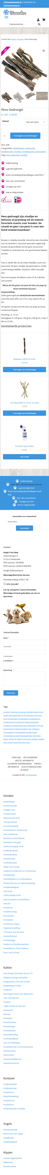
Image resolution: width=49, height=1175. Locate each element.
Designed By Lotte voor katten (16, 981)
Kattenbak (31, 725)
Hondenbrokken (10, 854)
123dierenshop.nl (11, 5)
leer (29, 729)
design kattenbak (10, 715)
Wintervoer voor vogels (13, 1133)
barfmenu (15, 712)
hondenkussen (34, 719)
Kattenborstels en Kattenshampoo (18, 1046)
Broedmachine (9, 1166)
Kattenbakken (9, 1030)
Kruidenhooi (8, 1104)
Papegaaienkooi (26, 736)
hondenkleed (23, 719)
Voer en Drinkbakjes (11, 1042)
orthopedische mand (11, 736)
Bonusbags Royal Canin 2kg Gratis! (18, 993)
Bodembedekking (11, 1096)
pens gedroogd (12, 155)
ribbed (19, 739)
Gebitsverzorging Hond (13, 846)
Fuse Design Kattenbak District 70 (17, 973)
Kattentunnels (9, 1051)
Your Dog (21, 742)
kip (37, 725)
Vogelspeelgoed (10, 1141)
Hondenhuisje (9, 858)
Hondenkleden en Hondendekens (17, 879)
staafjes (23, 155)
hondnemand (17, 725)
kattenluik (7, 1018)
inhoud (5, 121)
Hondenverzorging (11, 924)
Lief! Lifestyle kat (11, 998)
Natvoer (6, 903)
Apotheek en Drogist (12, 842)
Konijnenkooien (10, 1088)
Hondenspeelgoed (11, 887)
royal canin (26, 739)
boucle (36, 712)
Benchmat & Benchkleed (13, 838)
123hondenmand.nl (12, 2)
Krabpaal (17, 729)
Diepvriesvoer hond (11, 818)
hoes (40, 715)
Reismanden (8, 1055)
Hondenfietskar (10, 936)
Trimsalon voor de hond (13, 932)
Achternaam (8, 656)
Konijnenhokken (10, 1084)
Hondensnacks (28, 151)
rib (15, 739)
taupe (15, 742)
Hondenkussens (10, 862)
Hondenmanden (10, 805)
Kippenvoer (8, 1162)
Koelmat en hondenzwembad (15, 944)
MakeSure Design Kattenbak (15, 977)
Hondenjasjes (9, 875)
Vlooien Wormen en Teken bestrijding (19, 883)
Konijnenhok (8, 729)
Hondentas (8, 907)
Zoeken (39, 24)
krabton (25, 729)
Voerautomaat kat (11, 1063)
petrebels (37, 736)
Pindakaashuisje (10, 1129)
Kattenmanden (9, 1022)
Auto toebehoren (10, 834)
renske (11, 739)
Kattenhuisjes (9, 1026)
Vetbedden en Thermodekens (16, 948)
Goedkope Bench (10, 850)
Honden (20, 39)
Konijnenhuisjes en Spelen (14, 1108)
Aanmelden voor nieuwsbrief (24, 516)
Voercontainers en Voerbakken (16, 899)
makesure (36, 729)
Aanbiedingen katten (12, 985)
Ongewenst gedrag (11, 928)
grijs (35, 715)
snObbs (34, 739)
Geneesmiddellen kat (12, 1059)
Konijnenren (8, 1092)
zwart (27, 742)
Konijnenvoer (9, 1100)
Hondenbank (13, 719)
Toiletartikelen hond (12, 895)
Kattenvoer (8, 1010)
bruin (41, 712)
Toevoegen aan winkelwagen (25, 136)
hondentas (7, 725)
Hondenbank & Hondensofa (15, 830)
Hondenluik (8, 919)
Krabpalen (7, 989)
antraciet (7, 712)
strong (10, 742)
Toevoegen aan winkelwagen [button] (24, 369)
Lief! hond (7, 891)
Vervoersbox (8, 915)
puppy (5, 739)
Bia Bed (30, 712)
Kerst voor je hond (11, 952)
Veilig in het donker (11, 866)
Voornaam (7, 647)
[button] (44, 51)
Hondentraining (10, 911)
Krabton (6, 1002)
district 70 (21, 715)
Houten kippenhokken (12, 1158)
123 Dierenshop (31, 775)
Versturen (11, 693)
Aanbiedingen (18, 148)
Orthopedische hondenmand (25, 732)
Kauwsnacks (40, 151)
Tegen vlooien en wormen (14, 1006)
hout (25, 725)
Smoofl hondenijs (10, 826)
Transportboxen (10, 822)
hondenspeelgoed (31, 722)
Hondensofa (19, 722)
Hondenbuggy (9, 940)
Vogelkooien (8, 1137)
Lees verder (24, 457)
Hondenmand (8, 722)
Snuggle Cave (9, 809)
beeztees (23, 712)
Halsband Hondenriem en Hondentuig (19, 871)
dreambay (30, 715)
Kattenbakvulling (10, 1034)
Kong (41, 725)
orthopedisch (8, 732)
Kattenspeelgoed (10, 1038)
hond (5, 719)
